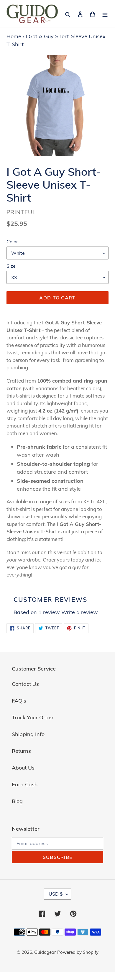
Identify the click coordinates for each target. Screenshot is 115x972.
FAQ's (19, 700)
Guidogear (45, 952)
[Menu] (105, 14)
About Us (23, 767)
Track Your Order (33, 717)
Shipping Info (28, 734)
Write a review (79, 612)
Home (13, 36)
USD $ (56, 894)
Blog (17, 801)
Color (12, 241)
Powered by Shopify (77, 952)
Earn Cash (25, 784)
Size (11, 266)
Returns (21, 751)
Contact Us (25, 684)
